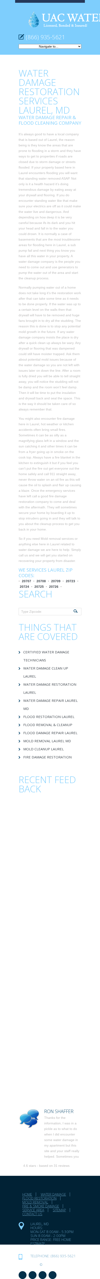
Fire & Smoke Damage (40, 1206)
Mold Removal (35, 1202)
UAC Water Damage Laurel (54, 1247)
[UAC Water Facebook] (23, 1275)
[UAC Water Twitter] (43, 1275)
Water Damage (53, 1194)
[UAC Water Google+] (53, 1275)
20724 (24, 586)
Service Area (33, 1210)
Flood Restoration (39, 1198)
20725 (39, 586)
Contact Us (32, 1214)
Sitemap (59, 1210)
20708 (41, 581)
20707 (26, 581)
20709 (55, 581)
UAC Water (28, 1264)
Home (27, 1194)
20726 (53, 586)
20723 (70, 581)
